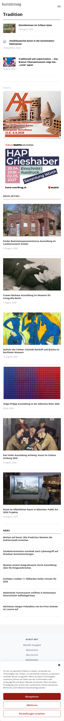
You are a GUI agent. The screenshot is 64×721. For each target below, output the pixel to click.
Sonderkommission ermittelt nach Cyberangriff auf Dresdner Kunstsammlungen (30, 552)
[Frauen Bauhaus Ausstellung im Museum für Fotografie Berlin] (32, 288)
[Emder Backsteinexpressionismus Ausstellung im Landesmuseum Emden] (32, 234)
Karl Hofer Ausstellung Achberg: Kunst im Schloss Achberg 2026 (29, 456)
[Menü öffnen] (59, 6)
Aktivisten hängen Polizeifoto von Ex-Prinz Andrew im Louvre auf (30, 608)
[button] (59, 665)
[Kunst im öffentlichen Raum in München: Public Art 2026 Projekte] (32, 502)
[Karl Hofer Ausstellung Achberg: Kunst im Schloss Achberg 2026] (32, 448)
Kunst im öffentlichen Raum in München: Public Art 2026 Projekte (30, 511)
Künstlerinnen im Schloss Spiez (35, 25)
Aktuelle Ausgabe (32, 645)
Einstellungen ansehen (32, 713)
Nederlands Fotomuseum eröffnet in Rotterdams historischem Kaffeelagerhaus (29, 594)
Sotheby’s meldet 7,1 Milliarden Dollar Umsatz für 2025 (29, 580)
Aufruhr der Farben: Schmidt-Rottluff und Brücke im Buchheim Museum (31, 351)
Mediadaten (32, 659)
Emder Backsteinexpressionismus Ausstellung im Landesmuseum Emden (29, 242)
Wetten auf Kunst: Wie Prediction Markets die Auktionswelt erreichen (27, 539)
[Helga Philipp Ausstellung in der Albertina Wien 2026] (32, 397)
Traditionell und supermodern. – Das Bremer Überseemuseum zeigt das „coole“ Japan (38, 61)
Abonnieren (32, 649)
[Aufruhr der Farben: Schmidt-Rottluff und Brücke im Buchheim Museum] (32, 342)
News (6, 530)
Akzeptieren (32, 696)
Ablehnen (32, 705)
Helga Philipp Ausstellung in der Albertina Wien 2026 (31, 403)
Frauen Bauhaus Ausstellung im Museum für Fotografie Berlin (27, 296)
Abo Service (32, 654)
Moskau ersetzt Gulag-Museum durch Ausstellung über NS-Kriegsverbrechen (30, 566)
